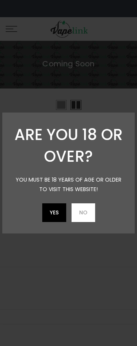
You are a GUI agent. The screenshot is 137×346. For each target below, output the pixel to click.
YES (54, 212)
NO (83, 212)
